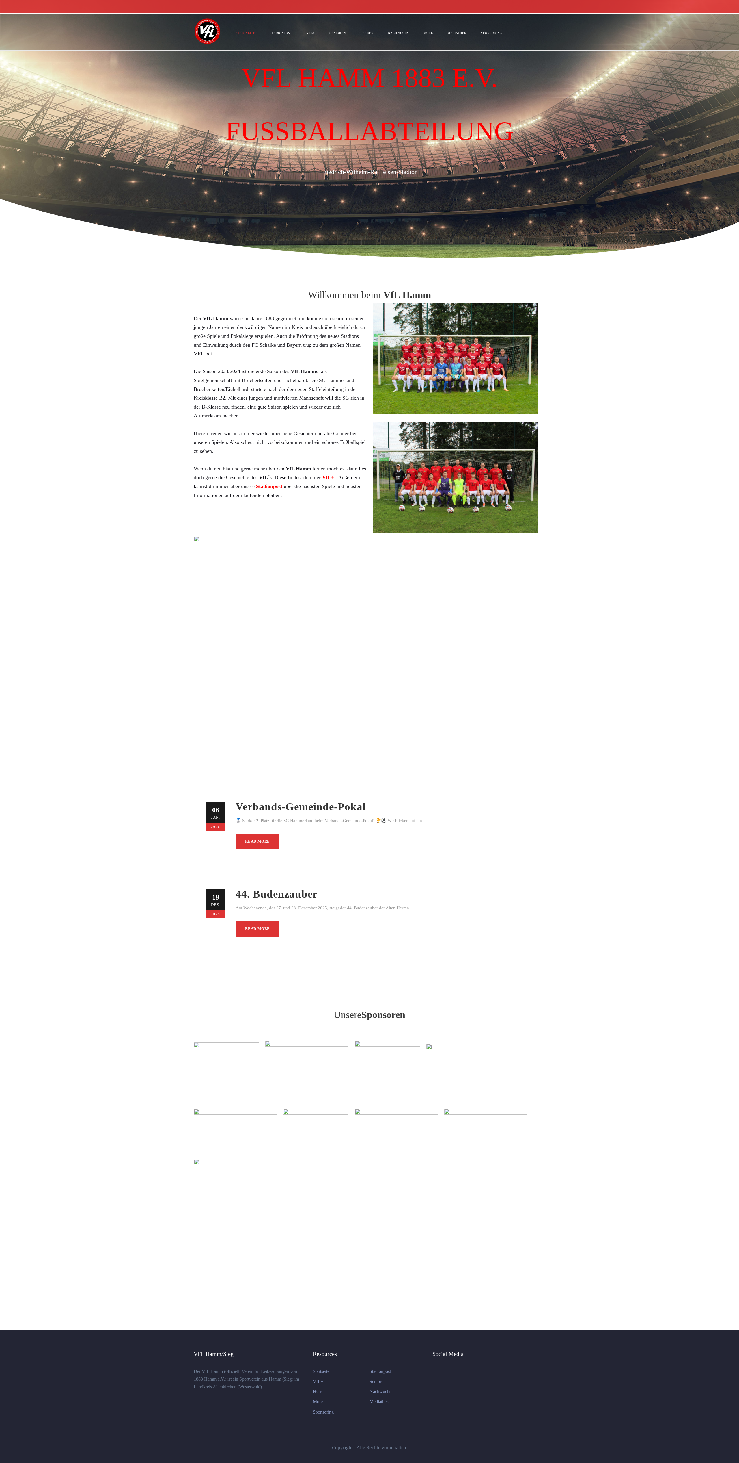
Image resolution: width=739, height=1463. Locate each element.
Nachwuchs (398, 32)
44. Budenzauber (277, 894)
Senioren (337, 32)
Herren (367, 32)
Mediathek (456, 32)
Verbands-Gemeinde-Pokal (301, 807)
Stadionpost (281, 32)
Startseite (245, 32)
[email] (543, 6)
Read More (257, 841)
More (428, 32)
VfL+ (311, 32)
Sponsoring (491, 32)
